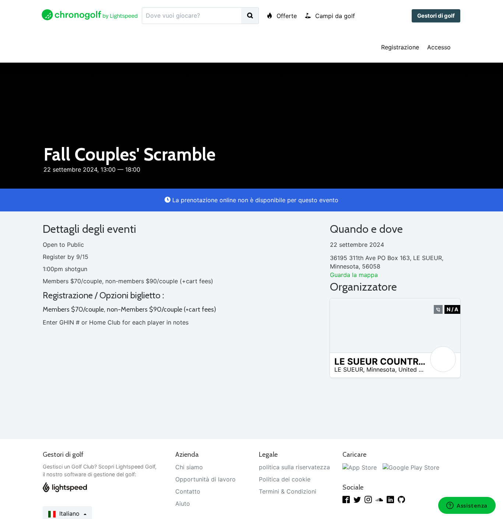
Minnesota (380, 369)
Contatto (187, 491)
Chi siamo (189, 467)
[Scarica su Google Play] (411, 467)
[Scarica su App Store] (359, 467)
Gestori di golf (436, 15)
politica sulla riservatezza (294, 467)
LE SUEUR (348, 369)
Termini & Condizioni (287, 491)
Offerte (286, 16)
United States (417, 369)
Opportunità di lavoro (205, 479)
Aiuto (182, 503)
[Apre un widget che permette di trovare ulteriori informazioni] (467, 506)
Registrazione (400, 47)
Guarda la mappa (354, 274)
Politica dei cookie (284, 479)
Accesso (439, 47)
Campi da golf (334, 16)
